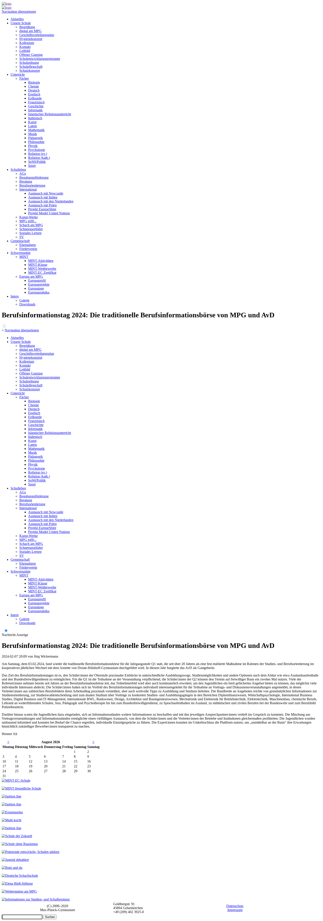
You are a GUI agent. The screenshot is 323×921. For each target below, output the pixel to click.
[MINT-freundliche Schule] (21, 788)
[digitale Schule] (11, 796)
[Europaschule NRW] (11, 804)
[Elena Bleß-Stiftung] (17, 883)
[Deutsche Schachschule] (20, 875)
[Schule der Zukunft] (17, 836)
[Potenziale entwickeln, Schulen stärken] (30, 852)
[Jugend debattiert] (15, 860)
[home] (6, 4)
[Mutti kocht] (11, 820)
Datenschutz (234, 906)
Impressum (235, 910)
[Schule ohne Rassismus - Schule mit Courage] (20, 844)
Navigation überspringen (19, 11)
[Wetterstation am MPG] (19, 891)
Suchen (50, 917)
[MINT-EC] (16, 780)
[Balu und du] (12, 868)
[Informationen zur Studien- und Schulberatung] (36, 899)
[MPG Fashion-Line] (11, 828)
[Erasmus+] (12, 812)
